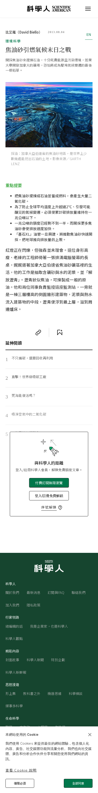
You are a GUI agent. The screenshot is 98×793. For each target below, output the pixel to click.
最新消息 (34, 592)
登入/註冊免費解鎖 (49, 496)
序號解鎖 (49, 507)
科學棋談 (76, 693)
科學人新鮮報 (15, 672)
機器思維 (55, 693)
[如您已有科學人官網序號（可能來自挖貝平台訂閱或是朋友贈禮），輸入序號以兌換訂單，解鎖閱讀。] (60, 508)
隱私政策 (34, 605)
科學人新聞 (35, 659)
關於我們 (12, 592)
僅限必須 (20, 783)
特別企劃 (58, 659)
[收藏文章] (59, 332)
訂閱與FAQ (56, 592)
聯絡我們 (78, 592)
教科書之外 (31, 693)
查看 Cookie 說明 (21, 770)
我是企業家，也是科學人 (49, 626)
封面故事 (12, 659)
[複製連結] (38, 332)
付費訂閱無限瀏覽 (49, 482)
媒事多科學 (14, 705)
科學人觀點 (14, 638)
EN (88, 34)
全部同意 (78, 783)
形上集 (10, 693)
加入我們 (12, 605)
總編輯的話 (14, 626)
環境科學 (13, 41)
